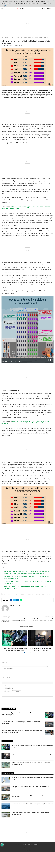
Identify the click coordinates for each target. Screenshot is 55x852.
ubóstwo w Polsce (46, 594)
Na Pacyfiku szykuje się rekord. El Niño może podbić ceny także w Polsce (32, 804)
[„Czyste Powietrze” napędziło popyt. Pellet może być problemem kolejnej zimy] (6, 797)
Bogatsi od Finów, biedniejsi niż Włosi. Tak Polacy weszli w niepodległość (26, 571)
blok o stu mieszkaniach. (42, 218)
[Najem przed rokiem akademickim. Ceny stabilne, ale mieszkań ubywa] (40, 638)
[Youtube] (48, 9)
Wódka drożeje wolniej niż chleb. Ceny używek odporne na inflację (24, 574)
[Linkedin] (47, 9)
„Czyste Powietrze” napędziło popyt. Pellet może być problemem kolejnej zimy (30, 795)
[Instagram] (45, 9)
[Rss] (50, 9)
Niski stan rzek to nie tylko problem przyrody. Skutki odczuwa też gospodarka (21, 722)
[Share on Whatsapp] (21, 600)
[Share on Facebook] (11, 600)
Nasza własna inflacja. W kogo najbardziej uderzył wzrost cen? (25, 423)
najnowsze (15, 594)
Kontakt (24, 844)
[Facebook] (42, 9)
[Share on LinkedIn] (17, 600)
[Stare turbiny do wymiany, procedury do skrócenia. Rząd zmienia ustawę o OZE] (6, 780)
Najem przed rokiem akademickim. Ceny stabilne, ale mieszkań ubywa (32, 754)
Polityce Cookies (10, 6)
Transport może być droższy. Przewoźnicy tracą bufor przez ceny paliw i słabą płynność (21, 714)
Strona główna (5, 37)
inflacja (4, 594)
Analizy (12, 37)
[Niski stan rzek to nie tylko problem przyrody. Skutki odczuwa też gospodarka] (49, 724)
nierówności (30, 594)
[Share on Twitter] (14, 600)
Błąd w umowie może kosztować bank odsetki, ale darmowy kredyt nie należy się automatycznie (22, 731)
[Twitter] (44, 9)
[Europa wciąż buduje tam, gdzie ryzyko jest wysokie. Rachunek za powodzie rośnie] (6, 814)
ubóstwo (38, 594)
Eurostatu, (17, 200)
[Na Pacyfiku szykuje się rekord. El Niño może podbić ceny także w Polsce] (6, 806)
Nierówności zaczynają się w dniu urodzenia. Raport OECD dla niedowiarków (26, 208)
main (9, 594)
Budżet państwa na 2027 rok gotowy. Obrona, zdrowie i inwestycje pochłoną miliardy (31, 763)
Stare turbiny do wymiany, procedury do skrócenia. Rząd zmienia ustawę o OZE (32, 778)
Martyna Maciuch (8, 45)
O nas (18, 844)
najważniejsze (22, 594)
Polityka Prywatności (33, 844)
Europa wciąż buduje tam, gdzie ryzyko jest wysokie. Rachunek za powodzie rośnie (30, 813)
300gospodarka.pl (32, 846)
